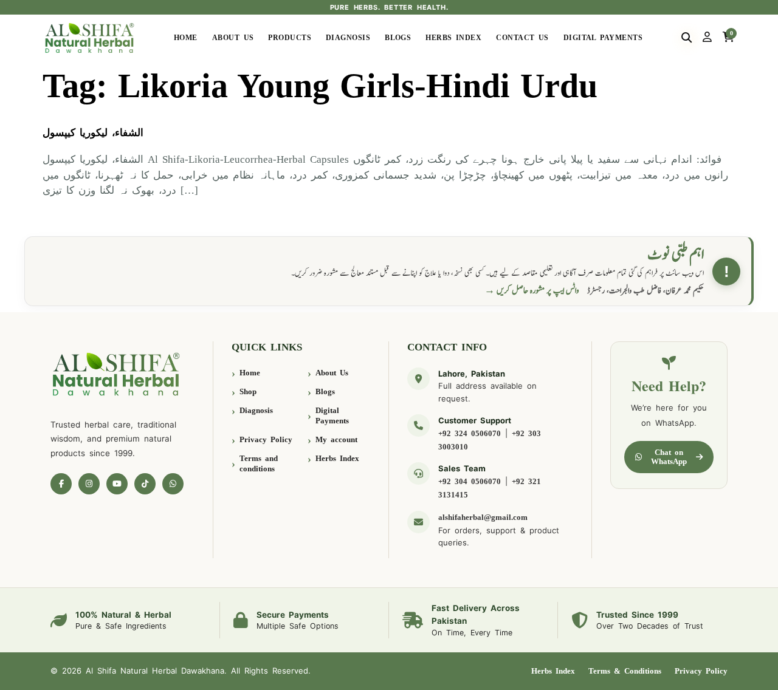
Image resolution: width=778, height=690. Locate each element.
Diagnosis (348, 37)
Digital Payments (602, 37)
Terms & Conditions (624, 670)
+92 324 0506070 (469, 433)
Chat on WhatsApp (669, 457)
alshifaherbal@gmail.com (483, 517)
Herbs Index (453, 37)
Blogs (398, 37)
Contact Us (522, 37)
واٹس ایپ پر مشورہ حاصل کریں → (531, 291)
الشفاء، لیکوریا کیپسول (93, 132)
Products (289, 37)
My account (336, 439)
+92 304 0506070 (469, 481)
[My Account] (707, 37)
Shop (247, 391)
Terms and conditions (258, 464)
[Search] (686, 37)
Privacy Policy (265, 439)
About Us (233, 37)
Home (186, 37)
